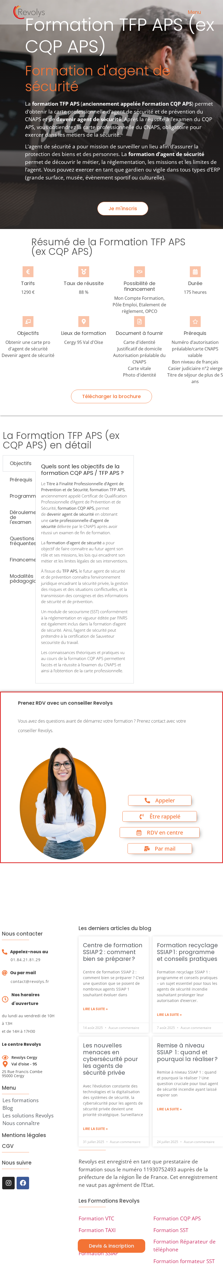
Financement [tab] (23, 559)
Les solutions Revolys (28, 1115)
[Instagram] (8, 1183)
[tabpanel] (85, 569)
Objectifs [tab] (21, 463)
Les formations (20, 1100)
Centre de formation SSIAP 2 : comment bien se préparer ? (113, 952)
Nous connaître (21, 1123)
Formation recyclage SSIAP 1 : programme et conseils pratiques (187, 952)
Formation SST (170, 1230)
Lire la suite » (95, 1009)
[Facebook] (23, 1183)
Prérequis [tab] (21, 479)
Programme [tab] (23, 496)
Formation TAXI (97, 1230)
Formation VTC (96, 1218)
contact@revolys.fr (30, 981)
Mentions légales (24, 1135)
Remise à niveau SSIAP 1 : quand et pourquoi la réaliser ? (187, 1052)
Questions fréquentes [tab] (23, 541)
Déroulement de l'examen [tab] (23, 517)
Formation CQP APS (177, 1218)
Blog (7, 1107)
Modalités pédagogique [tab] (23, 578)
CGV (8, 1146)
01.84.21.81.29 (26, 959)
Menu (194, 12)
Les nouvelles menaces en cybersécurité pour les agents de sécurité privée (110, 1059)
